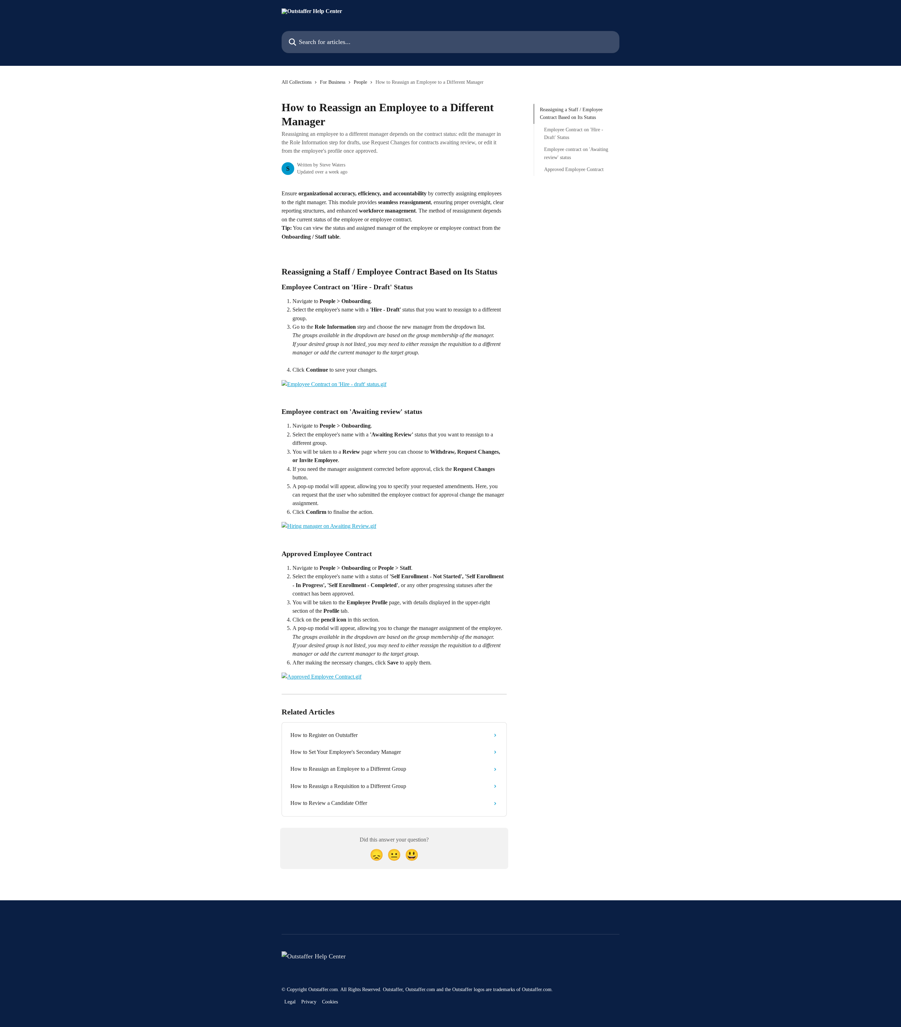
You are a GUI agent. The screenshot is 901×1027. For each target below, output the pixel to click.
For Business (332, 82)
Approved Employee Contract (574, 169)
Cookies (330, 1001)
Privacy (308, 1001)
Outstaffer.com (323, 989)
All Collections (296, 82)
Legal (290, 1001)
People (360, 82)
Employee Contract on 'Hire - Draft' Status (573, 133)
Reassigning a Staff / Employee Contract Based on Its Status (571, 113)
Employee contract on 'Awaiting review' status (576, 153)
